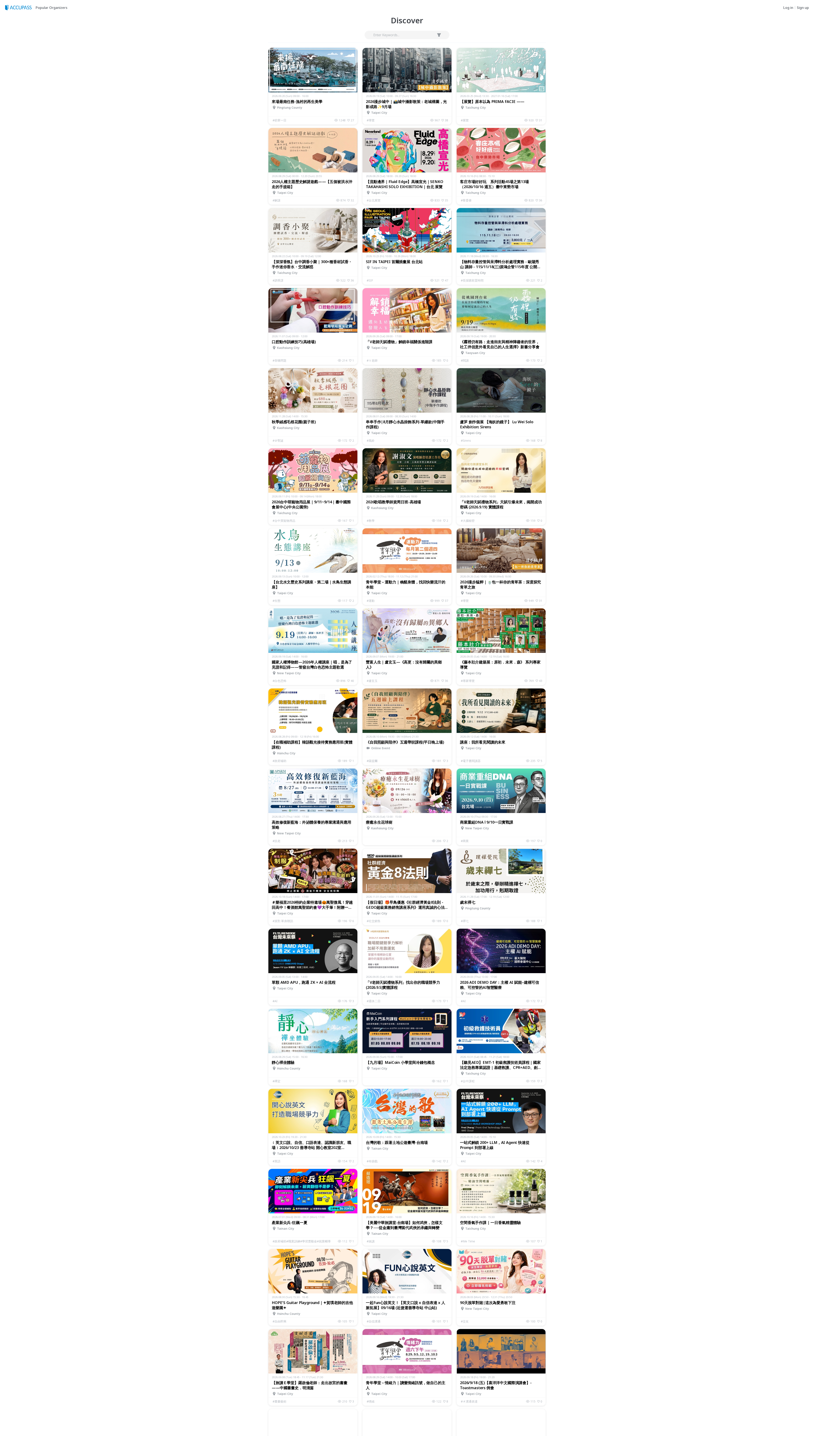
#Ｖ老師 (372, 360)
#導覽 (371, 120)
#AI (275, 1001)
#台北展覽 (374, 200)
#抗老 (276, 841)
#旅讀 (371, 1241)
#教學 (371, 521)
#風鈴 (371, 440)
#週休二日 (374, 1001)
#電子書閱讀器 (471, 761)
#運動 (371, 601)
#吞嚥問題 (279, 360)
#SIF (370, 280)
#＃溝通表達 (469, 1401)
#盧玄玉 (372, 681)
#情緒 (371, 1401)
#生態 (276, 601)
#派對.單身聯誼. (283, 921)
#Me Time (468, 1241)
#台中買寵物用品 (284, 521)
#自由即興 (279, 1321)
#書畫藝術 (279, 1401)
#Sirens (466, 440)
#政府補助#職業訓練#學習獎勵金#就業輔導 (302, 1241)
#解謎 (276, 200)
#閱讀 (465, 360)
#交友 (465, 1321)
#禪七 (465, 921)
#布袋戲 (372, 1161)
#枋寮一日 (279, 120)
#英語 (276, 1161)
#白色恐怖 (279, 681)
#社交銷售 (374, 921)
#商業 (465, 841)
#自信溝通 (374, 1321)
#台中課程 (468, 1081)
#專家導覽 (468, 681)
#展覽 (465, 120)
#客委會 (466, 200)
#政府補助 (279, 761)
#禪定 (276, 1081)
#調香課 (278, 280)
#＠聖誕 (278, 440)
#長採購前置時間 (472, 280)
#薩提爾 (372, 761)
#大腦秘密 (468, 521)
